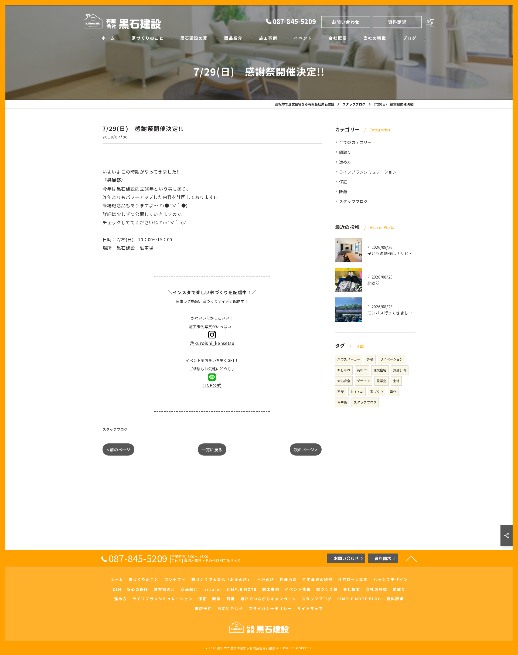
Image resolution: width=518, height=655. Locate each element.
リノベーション (391, 359)
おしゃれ (343, 370)
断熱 (343, 191)
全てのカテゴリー (355, 142)
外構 (370, 359)
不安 (340, 391)
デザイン (363, 380)
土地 (396, 380)
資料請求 (397, 22)
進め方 (345, 162)
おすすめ (357, 391)
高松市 (362, 370)
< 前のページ (118, 449)
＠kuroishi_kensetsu (212, 343)
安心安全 (343, 380)
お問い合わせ (346, 22)
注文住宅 (380, 370)
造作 (393, 391)
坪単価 (342, 402)
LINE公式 (211, 385)
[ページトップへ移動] (411, 558)
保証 (343, 181)
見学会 (382, 380)
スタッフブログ (115, 429)
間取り (345, 152)
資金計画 (399, 370)
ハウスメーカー (348, 359)
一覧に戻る (212, 449)
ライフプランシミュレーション (368, 172)
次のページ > (306, 449)
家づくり (376, 391)
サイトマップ (310, 608)
